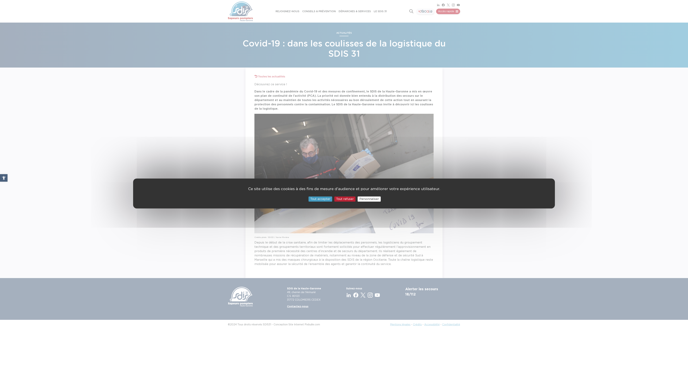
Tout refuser (345, 199)
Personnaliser (369, 199)
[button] (4, 178)
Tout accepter (320, 199)
